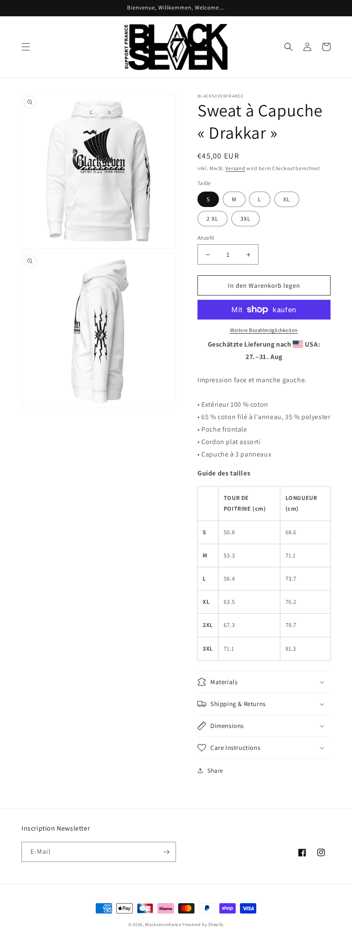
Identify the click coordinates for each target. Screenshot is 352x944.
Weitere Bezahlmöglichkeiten (264, 330)
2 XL (212, 218)
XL (286, 199)
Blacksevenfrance (163, 924)
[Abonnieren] (166, 852)
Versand (235, 168)
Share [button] (215, 770)
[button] (25, 46)
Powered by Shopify (203, 924)
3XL (245, 218)
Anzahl (205, 237)
